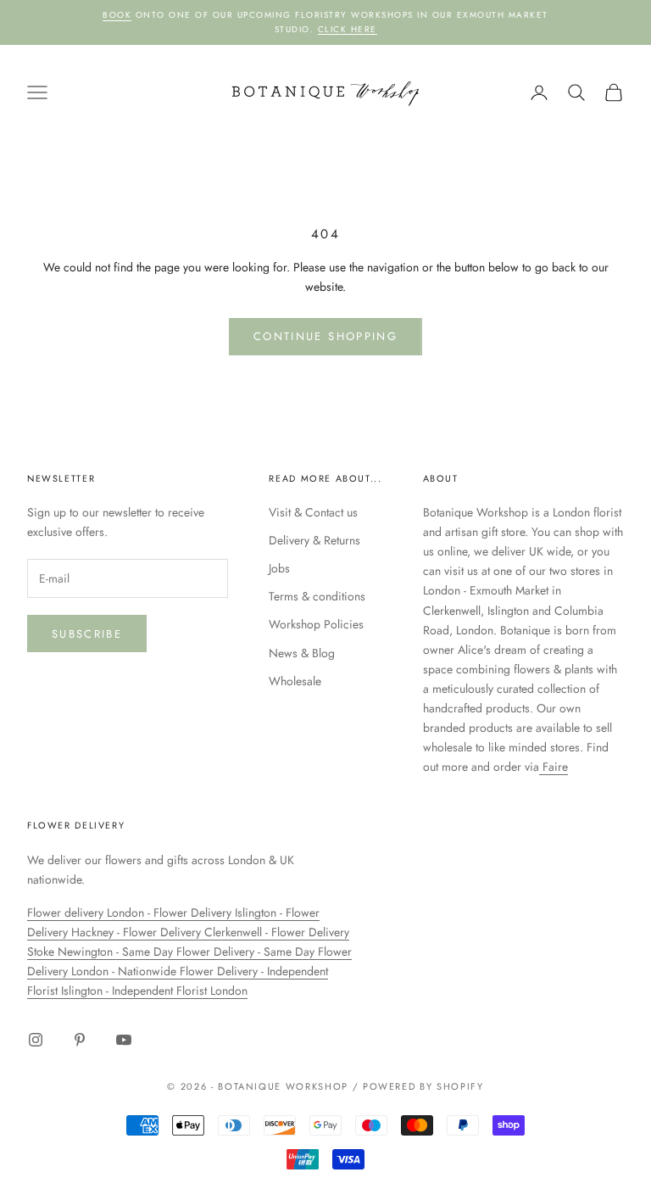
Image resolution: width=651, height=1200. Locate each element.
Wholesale (295, 681)
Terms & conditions (317, 596)
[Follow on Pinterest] (79, 1039)
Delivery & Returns (314, 540)
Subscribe (87, 634)
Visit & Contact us (313, 512)
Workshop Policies (316, 624)
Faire (553, 766)
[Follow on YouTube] (123, 1039)
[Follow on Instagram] (35, 1039)
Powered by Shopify (423, 1086)
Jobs (279, 568)
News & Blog (302, 653)
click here (347, 29)
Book (117, 14)
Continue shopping (325, 336)
